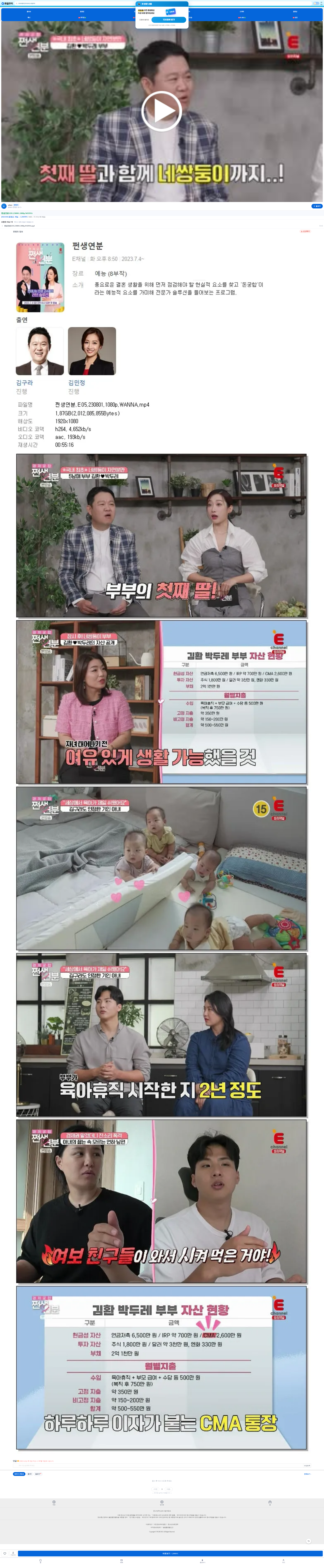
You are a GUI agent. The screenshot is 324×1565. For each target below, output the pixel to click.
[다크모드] (316, 3)
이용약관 (149, 1524)
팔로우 (37, 1474)
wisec (10, 205)
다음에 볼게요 (144, 20)
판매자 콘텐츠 (19, 1474)
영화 (188, 12)
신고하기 (306, 231)
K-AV (241, 17)
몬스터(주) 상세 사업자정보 (162, 1511)
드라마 (242, 12)
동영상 (295, 12)
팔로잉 (82, 12)
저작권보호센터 (156, 1527)
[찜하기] (4, 1553)
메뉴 (321, 4)
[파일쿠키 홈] (7, 3)
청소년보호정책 (173, 1524)
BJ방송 (189, 17)
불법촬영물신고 (168, 1527)
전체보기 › (307, 1474)
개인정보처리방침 (160, 1524)
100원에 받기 (169, 19)
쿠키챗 (82, 17)
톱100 (29, 12)
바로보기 (170, 1553)
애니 (29, 17)
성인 (295, 17)
